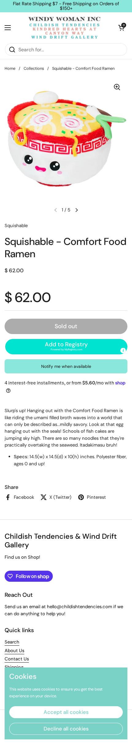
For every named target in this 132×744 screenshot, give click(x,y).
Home (10, 68)
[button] (121, 28)
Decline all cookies (66, 728)
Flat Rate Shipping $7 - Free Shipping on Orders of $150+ (66, 6)
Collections (34, 68)
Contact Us (17, 659)
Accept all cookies (66, 712)
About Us (14, 651)
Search (12, 642)
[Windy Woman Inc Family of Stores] (64, 27)
